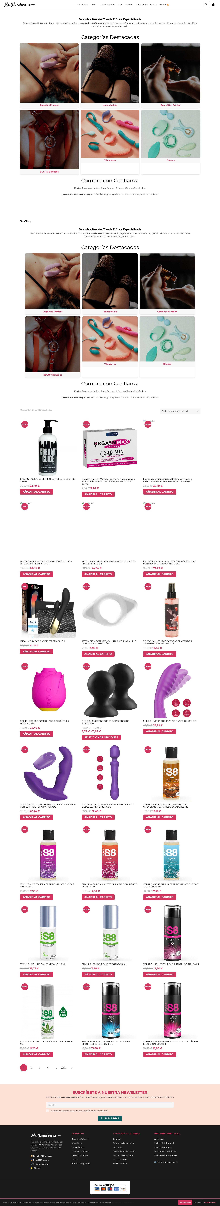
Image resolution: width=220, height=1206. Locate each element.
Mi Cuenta (117, 1147)
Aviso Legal (159, 1139)
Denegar (198, 1202)
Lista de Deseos (120, 1159)
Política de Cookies (163, 1147)
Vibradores (77, 1143)
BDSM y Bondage (80, 1155)
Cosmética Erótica (80, 1151)
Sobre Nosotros (120, 1163)
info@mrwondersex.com (167, 1162)
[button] (206, 4)
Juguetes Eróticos (80, 1139)
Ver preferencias (210, 1202)
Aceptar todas (185, 1202)
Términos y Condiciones (165, 1151)
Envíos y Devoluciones (123, 1155)
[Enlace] (20, 4)
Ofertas (75, 1159)
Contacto (117, 1139)
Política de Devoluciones (165, 1155)
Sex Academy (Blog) (81, 1163)
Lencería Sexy (78, 1147)
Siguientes (72, 1067)
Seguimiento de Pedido (124, 1151)
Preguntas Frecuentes (123, 1143)
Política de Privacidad (164, 1143)
